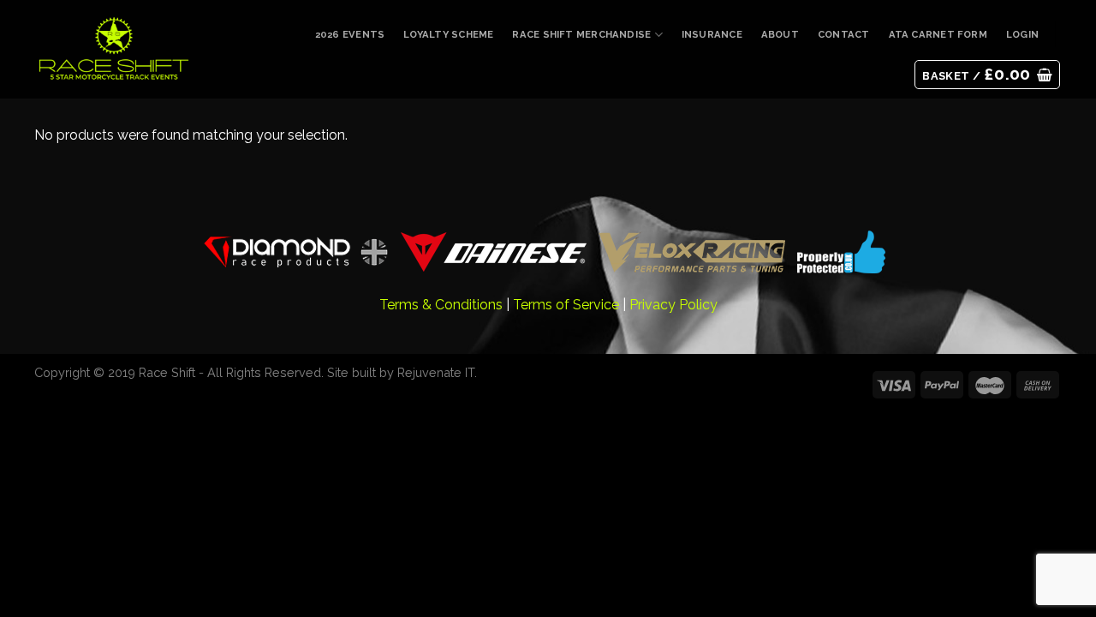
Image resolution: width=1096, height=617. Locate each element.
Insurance (712, 34)
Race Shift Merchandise (581, 34)
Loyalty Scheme (448, 34)
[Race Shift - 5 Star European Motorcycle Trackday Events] (114, 49)
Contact (844, 34)
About (780, 34)
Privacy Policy (673, 305)
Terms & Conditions (441, 305)
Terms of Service (566, 305)
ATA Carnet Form (938, 34)
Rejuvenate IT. (437, 372)
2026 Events (349, 34)
